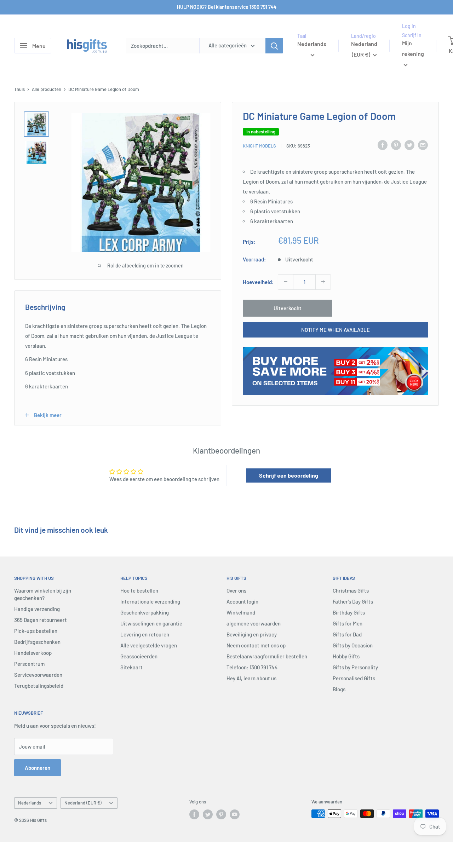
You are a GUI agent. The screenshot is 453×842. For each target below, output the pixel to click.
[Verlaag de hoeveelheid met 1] (285, 281)
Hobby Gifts (346, 656)
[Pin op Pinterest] (396, 144)
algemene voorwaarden (253, 623)
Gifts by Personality (355, 667)
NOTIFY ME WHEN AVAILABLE (335, 329)
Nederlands (29, 803)
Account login (242, 601)
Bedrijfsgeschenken (37, 642)
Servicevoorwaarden (38, 674)
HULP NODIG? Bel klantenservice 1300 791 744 (226, 7)
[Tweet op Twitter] (409, 144)
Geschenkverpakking (144, 612)
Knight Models (259, 146)
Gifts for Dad (347, 634)
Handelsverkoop (33, 653)
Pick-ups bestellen (35, 631)
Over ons (236, 590)
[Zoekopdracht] (274, 45)
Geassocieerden (138, 656)
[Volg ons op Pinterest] (221, 814)
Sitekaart (131, 667)
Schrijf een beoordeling (288, 475)
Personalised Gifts (354, 678)
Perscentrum (29, 664)
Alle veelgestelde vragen (148, 645)
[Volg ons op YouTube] (235, 814)
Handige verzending (37, 609)
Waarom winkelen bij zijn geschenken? (42, 594)
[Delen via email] (423, 144)
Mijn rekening (413, 48)
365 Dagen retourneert (40, 620)
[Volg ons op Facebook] (194, 814)
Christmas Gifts (351, 590)
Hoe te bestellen (139, 590)
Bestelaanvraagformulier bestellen (266, 656)
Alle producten (46, 89)
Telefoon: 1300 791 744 (252, 667)
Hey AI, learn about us (251, 678)
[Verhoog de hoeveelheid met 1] (323, 281)
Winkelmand (240, 612)
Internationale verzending (150, 601)
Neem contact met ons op (256, 645)
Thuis (19, 89)
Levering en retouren (144, 634)
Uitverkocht (288, 308)
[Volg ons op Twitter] (208, 814)
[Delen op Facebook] (383, 144)
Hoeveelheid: (258, 281)
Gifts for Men (347, 623)
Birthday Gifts (349, 612)
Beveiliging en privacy (251, 634)
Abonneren (37, 768)
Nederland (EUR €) (83, 803)
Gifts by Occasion (353, 645)
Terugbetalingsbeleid (38, 685)
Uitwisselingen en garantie (151, 623)
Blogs (339, 689)
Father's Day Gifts (353, 601)
